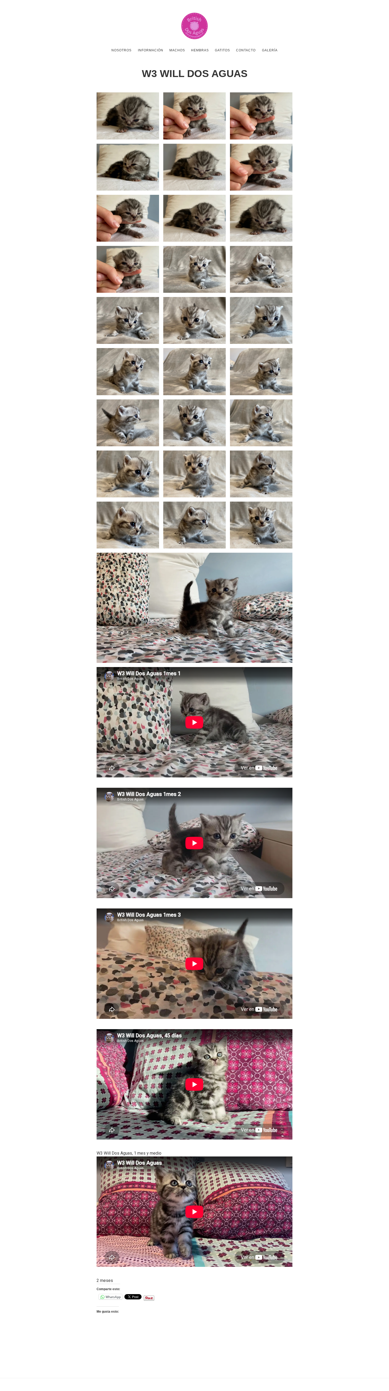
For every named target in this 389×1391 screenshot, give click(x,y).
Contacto (246, 50)
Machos (177, 50)
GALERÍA (270, 50)
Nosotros (121, 50)
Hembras (200, 50)
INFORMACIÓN (150, 50)
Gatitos (222, 50)
